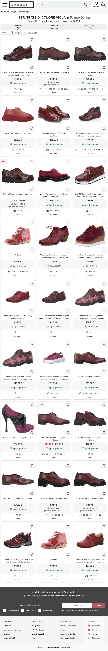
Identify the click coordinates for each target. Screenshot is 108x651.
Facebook (96, 630)
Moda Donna (13, 610)
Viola (4, 33)
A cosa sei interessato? (30, 605)
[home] (2, 11)
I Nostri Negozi (38, 630)
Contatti (7, 634)
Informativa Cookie (68, 634)
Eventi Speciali (38, 634)
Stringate (17, 33)
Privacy (63, 630)
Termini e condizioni (68, 626)
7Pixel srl (50, 647)
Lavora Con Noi (10, 638)
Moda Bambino (49, 610)
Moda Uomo (31, 610)
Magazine (36, 626)
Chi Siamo (8, 626)
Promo (35, 638)
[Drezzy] (21, 4)
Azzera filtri (32, 33)
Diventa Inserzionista (12, 630)
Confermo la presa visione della (81, 611)
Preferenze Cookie (68, 638)
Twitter (95, 634)
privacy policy (93, 611)
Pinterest (96, 638)
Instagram (96, 626)
